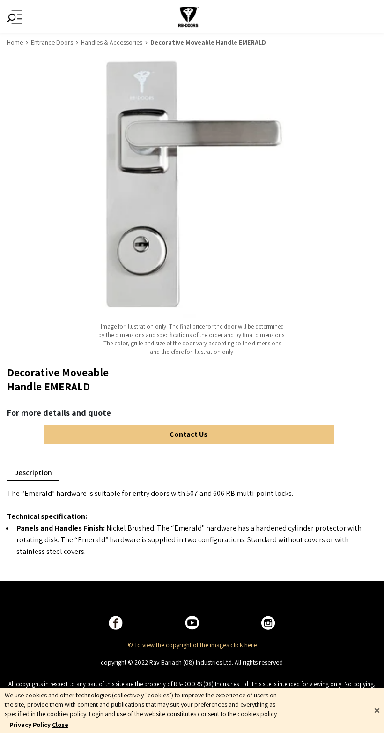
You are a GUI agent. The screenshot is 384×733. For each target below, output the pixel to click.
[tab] (33, 473)
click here (243, 645)
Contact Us (188, 434)
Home (15, 42)
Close (60, 724)
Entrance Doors (52, 42)
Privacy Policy (30, 724)
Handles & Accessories (111, 42)
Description (33, 473)
